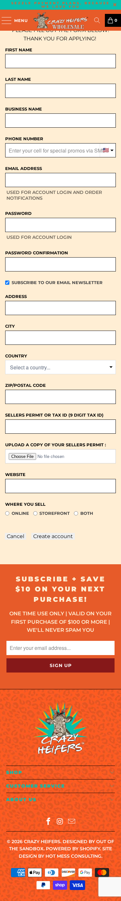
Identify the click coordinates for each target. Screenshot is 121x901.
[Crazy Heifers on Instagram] (60, 822)
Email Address (23, 168)
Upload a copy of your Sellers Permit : (55, 444)
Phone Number (24, 138)
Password (18, 213)
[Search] (97, 20)
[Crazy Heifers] (60, 20)
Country (16, 355)
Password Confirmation (36, 252)
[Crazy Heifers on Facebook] (49, 822)
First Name (18, 49)
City (10, 326)
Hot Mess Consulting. (73, 856)
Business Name (23, 108)
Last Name (18, 79)
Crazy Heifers (42, 841)
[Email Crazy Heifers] (71, 822)
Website (15, 474)
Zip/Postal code (25, 385)
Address (16, 296)
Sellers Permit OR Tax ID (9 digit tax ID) (54, 415)
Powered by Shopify (73, 849)
